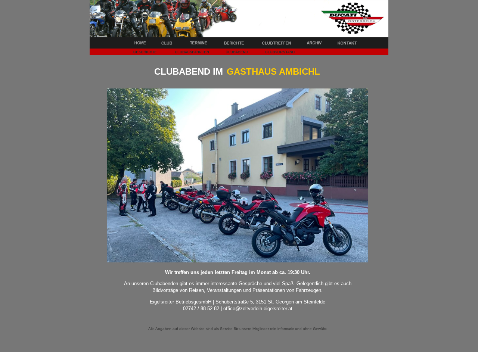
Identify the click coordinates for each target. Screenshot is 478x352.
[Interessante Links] (314, 44)
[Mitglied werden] (278, 53)
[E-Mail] (345, 44)
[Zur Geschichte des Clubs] (145, 53)
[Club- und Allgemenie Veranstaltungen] (198, 44)
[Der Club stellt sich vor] (166, 44)
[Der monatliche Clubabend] (236, 53)
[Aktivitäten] (277, 44)
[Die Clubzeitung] (191, 53)
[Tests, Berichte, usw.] (235, 44)
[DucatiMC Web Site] (140, 44)
